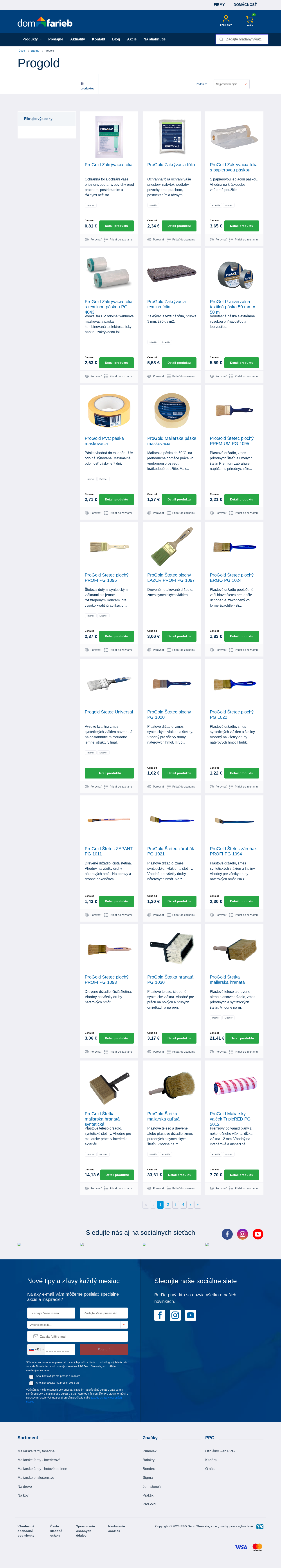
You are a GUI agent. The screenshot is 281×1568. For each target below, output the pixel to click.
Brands (35, 50)
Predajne (55, 39)
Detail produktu (116, 225)
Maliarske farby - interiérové (39, 1460)
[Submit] (221, 39)
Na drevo (25, 1486)
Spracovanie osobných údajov (85, 1530)
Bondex (149, 1469)
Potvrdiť (104, 1349)
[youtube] (190, 1314)
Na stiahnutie (155, 39)
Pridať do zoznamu (121, 239)
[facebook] (159, 1314)
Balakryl (149, 1460)
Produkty (30, 39)
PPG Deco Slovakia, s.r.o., (200, 1526)
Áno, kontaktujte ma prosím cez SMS (57, 1382)
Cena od (89, 220)
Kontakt (98, 39)
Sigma (148, 1477)
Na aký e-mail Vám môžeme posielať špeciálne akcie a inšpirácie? (73, 1297)
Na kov (23, 1495)
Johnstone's (152, 1486)
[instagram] (175, 1314)
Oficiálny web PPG (220, 1451)
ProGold (149, 1504)
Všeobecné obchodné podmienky (26, 1530)
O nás (209, 1469)
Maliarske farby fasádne (36, 1451)
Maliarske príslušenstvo (36, 1477)
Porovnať (96, 239)
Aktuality (77, 39)
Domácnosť (245, 5)
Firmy (219, 5)
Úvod (22, 50)
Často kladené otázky (56, 1530)
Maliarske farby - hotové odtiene (42, 1469)
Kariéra (211, 1460)
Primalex (150, 1451)
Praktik (148, 1495)
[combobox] (242, 39)
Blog (116, 39)
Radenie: (201, 84)
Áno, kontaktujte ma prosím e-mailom (58, 1376)
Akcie (132, 39)
